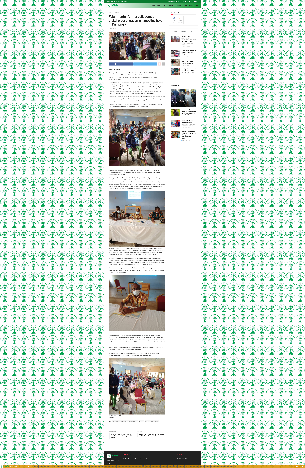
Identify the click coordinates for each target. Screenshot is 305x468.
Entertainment (189, 5)
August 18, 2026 (186, 117)
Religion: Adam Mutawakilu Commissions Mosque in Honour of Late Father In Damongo (182, 101)
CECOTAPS (115, 421)
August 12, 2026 (186, 127)
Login (196, 1)
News (158, 5)
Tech (114, 12)
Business (179, 5)
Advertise (113, 1)
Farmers (141, 421)
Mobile (117, 12)
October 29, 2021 (113, 28)
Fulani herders (149, 421)
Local (164, 5)
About (108, 1)
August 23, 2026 (176, 104)
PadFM (112, 460)
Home (153, 5)
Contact (125, 1)
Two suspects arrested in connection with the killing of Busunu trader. (188, 52)
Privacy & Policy (119, 1)
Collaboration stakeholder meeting (129, 421)
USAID (156, 421)
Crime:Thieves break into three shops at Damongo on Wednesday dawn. (188, 61)
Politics (171, 5)
